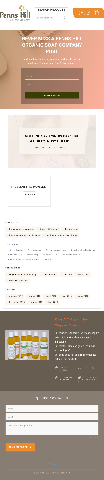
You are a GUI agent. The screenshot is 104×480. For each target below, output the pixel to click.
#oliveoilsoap (34, 250)
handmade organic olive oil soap (62, 235)
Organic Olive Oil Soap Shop (23, 274)
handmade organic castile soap (24, 235)
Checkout (67, 274)
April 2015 (51, 296)
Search (64, 18)
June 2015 (83, 296)
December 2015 (17, 302)
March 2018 (36, 302)
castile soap (32, 255)
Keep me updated (52, 95)
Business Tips (15, 255)
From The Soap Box (18, 280)
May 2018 (53, 302)
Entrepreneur (71, 229)
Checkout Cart (50, 274)
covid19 (47, 259)
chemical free (50, 255)
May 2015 (67, 296)
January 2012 (16, 296)
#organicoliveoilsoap (56, 250)
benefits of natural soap (83, 250)
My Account (84, 274)
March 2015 (34, 296)
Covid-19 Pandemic (49, 229)
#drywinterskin (15, 250)
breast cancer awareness (21, 229)
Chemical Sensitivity (72, 255)
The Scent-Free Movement (29, 186)
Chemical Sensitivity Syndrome (23, 259)
